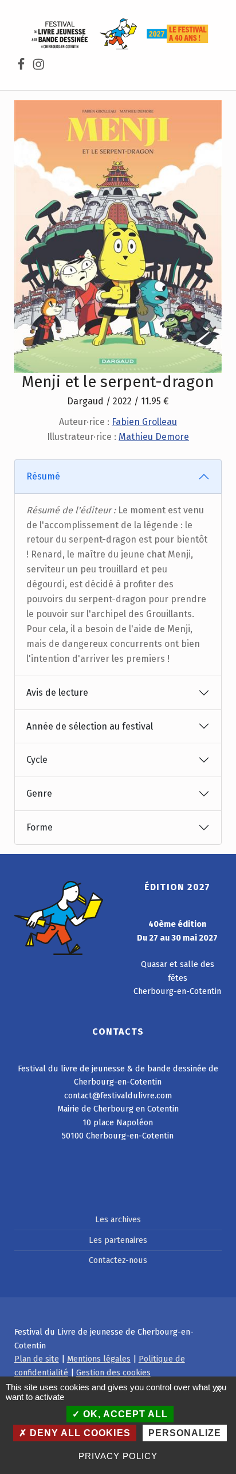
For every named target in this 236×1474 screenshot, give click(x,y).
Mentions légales (99, 1359)
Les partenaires (118, 1240)
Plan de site (36, 1359)
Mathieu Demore (154, 436)
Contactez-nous (118, 1260)
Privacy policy (117, 1456)
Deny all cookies (78, 1433)
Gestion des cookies (113, 1372)
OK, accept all (124, 1414)
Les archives (118, 1219)
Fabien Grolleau (144, 421)
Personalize (184, 1433)
